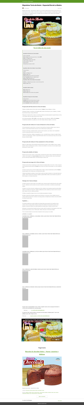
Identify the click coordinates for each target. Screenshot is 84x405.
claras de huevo (36, 392)
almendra (27, 392)
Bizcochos (27, 390)
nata (30, 393)
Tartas (43, 390)
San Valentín (40, 390)
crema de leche (42, 392)
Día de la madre (32, 390)
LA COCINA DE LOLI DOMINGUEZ (37, 310)
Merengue (28, 393)
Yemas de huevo (34, 393)
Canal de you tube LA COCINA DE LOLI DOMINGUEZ (40, 315)
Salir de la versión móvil (42, 403)
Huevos (57, 392)
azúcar (33, 392)
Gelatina (46, 392)
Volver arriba (60, 400)
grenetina (49, 392)
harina (52, 392)
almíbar (30, 392)
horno (55, 392)
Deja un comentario (42, 396)
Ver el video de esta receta (42, 48)
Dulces (36, 390)
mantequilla (24, 393)
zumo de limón (39, 393)
